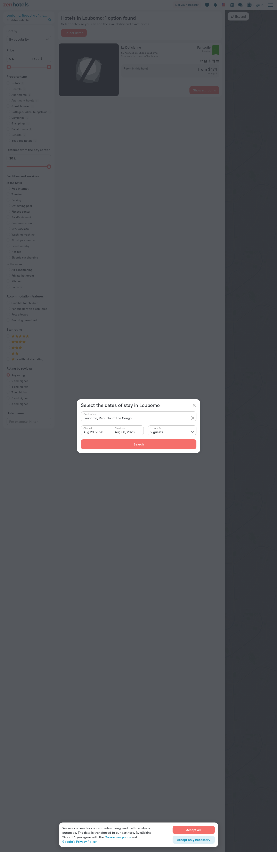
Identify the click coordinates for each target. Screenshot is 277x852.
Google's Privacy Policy (79, 841)
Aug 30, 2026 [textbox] (125, 432)
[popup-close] (194, 405)
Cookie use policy (118, 837)
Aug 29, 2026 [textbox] (93, 432)
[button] (193, 418)
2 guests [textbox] (156, 432)
